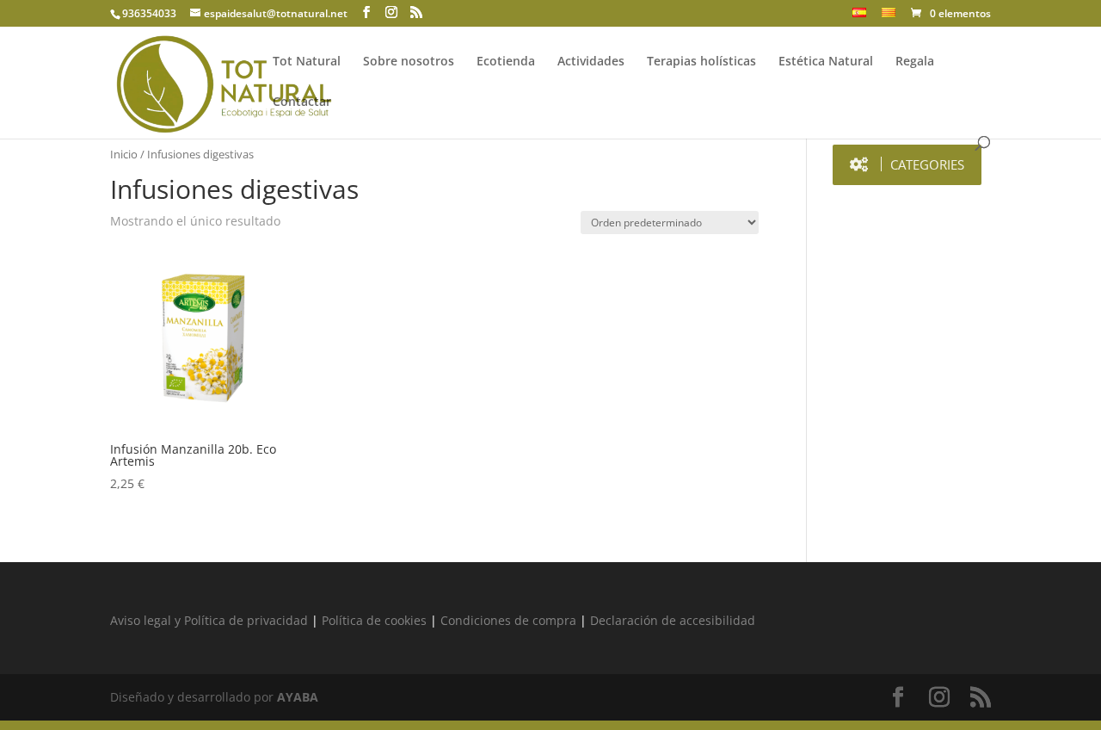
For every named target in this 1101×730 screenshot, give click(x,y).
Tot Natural (307, 62)
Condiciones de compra (508, 620)
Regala (914, 62)
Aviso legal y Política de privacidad (209, 620)
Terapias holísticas (701, 62)
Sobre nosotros (408, 62)
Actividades (590, 62)
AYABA (297, 697)
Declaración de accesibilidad (672, 620)
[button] (907, 165)
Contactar (302, 102)
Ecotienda (506, 62)
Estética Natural (825, 62)
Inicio (124, 154)
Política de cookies (374, 620)
